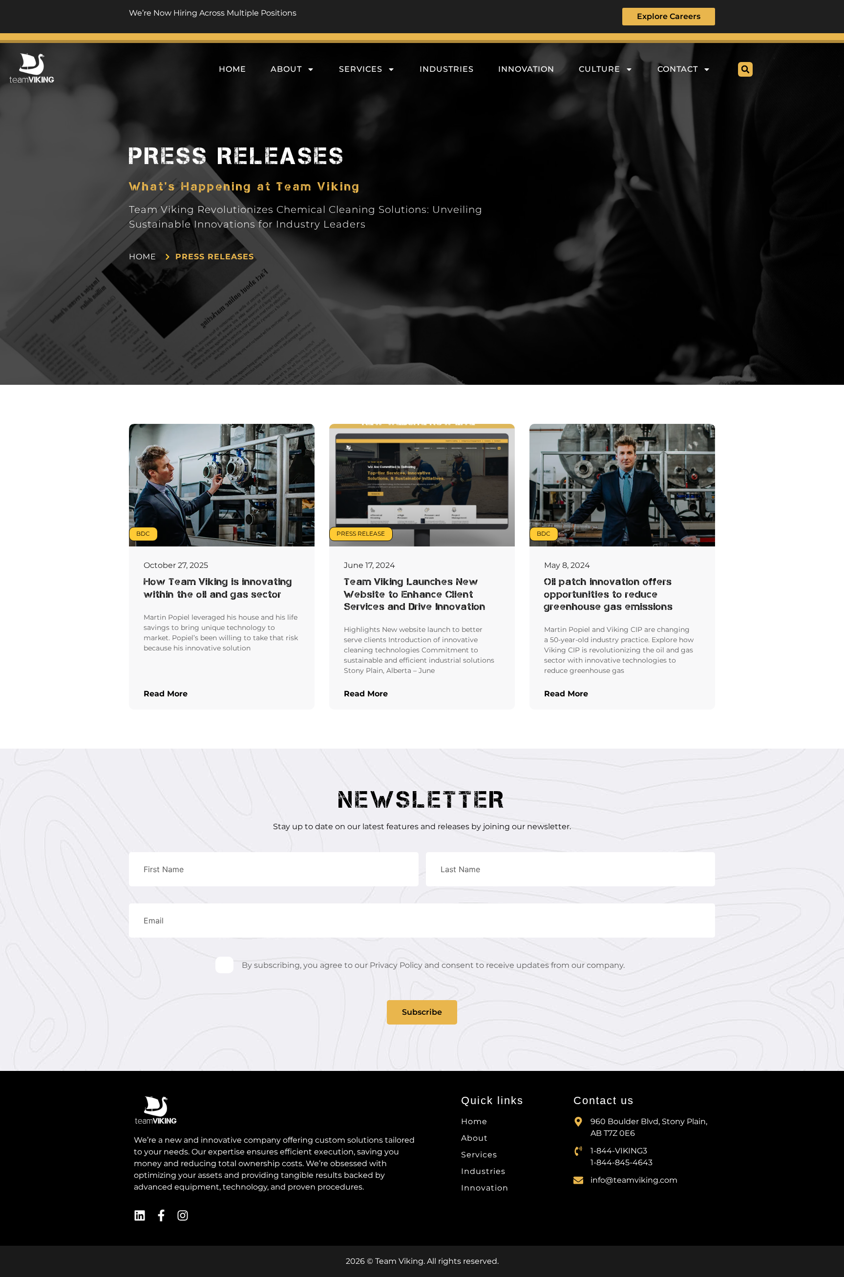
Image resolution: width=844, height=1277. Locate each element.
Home (232, 69)
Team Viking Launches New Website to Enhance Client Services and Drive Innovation (414, 593)
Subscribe (422, 1012)
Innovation (526, 69)
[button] (745, 69)
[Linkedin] (140, 1215)
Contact (677, 69)
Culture (599, 69)
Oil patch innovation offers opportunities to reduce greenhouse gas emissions (608, 593)
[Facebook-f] (161, 1215)
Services (360, 69)
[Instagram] (183, 1215)
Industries (447, 69)
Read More (166, 693)
